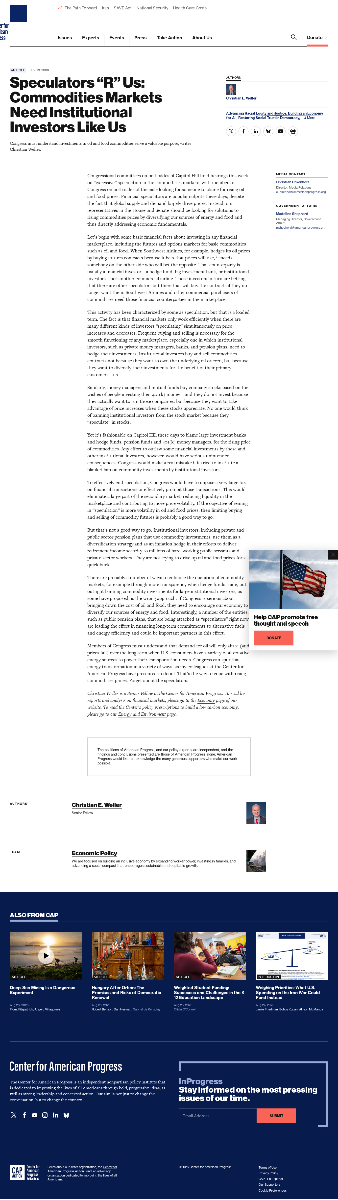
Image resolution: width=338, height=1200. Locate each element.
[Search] (294, 40)
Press (140, 38)
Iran (105, 7)
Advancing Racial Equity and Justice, (257, 113)
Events (116, 38)
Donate (315, 37)
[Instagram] (45, 1115)
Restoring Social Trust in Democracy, (269, 118)
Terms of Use (268, 1167)
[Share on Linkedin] (256, 131)
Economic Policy (94, 853)
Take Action (169, 38)
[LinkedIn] (55, 1115)
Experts (90, 38)
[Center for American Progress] (19, 23)
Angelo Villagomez (47, 1009)
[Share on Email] (281, 131)
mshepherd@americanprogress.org (300, 227)
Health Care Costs (189, 7)
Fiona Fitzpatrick (21, 1009)
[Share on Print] (293, 131)
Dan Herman (122, 1009)
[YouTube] (35, 1115)
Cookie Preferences (273, 1190)
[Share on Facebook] (243, 131)
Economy (206, 700)
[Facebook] (24, 1115)
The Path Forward (81, 7)
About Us (202, 38)
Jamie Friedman (267, 1009)
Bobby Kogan (288, 1009)
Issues (65, 38)
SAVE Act (123, 7)
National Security (152, 7)
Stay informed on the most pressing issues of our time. (248, 1089)
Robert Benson (102, 1009)
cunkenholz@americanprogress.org (301, 192)
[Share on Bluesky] (268, 131)
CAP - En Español (271, 1179)
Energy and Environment (142, 714)
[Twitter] (14, 1115)
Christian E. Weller (97, 804)
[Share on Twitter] (231, 131)
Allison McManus (311, 1009)
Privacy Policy (268, 1173)
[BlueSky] (66, 1115)
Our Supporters (269, 1184)
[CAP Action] (26, 1172)
